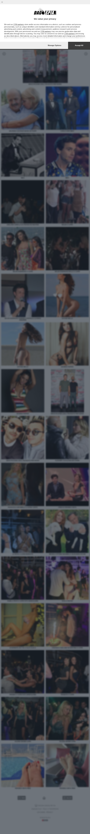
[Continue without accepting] (2, 2)
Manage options (54, 45)
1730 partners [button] (18, 24)
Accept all (79, 45)
